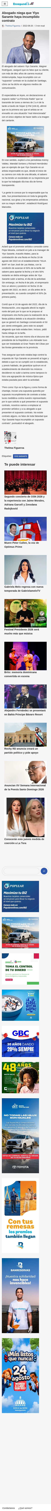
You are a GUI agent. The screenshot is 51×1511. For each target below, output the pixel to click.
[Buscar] (44, 871)
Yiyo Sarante (20, 456)
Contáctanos (8, 1508)
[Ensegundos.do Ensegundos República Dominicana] (23, 3)
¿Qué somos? (25, 1508)
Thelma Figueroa (12, 26)
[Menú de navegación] (5, 4)
